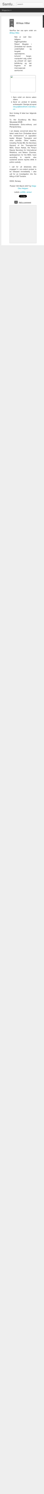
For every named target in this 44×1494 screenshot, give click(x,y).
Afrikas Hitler (23, 23)
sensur (29, 192)
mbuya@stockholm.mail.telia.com (24, 107)
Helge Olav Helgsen (27, 187)
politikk (23, 192)
